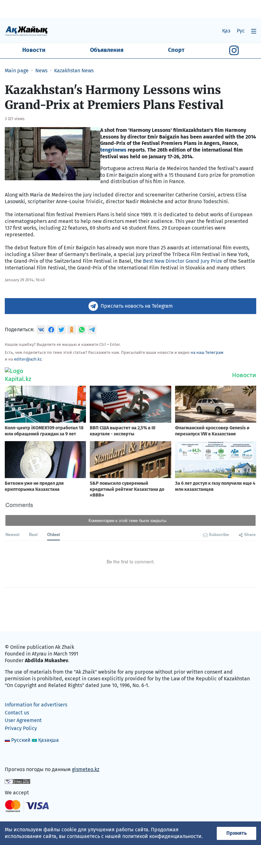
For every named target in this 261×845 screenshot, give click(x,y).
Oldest (53, 534)
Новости (34, 50)
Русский (21, 740)
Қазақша (48, 740)
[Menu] (253, 31)
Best (33, 534)
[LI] (19, 756)
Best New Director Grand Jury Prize (182, 261)
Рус (241, 31)
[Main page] (26, 31)
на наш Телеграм (207, 352)
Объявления (106, 50)
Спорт (176, 50)
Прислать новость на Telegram (137, 306)
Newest (12, 534)
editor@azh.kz (28, 359)
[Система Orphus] (17, 781)
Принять (236, 833)
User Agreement (23, 720)
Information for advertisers (36, 705)
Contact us (17, 713)
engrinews (114, 150)
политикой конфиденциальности (161, 836)
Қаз (226, 31)
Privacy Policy (21, 728)
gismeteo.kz (85, 769)
